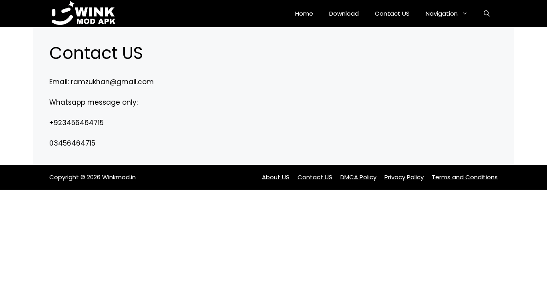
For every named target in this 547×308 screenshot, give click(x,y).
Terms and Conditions (465, 177)
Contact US (392, 13)
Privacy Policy (404, 177)
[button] (487, 14)
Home (304, 13)
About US (276, 177)
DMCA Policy (358, 177)
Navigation (442, 13)
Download (344, 13)
